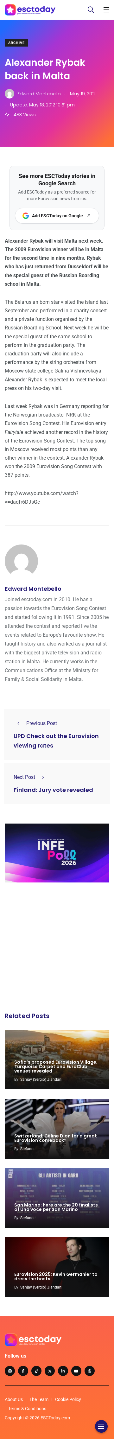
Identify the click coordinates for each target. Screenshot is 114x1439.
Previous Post (41, 723)
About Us (14, 1399)
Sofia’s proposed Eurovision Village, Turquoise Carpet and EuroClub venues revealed (56, 1066)
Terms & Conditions (27, 1408)
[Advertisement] (57, 949)
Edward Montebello (33, 589)
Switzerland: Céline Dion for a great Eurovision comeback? (55, 1138)
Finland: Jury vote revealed (53, 790)
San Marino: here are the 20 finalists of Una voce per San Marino (56, 1207)
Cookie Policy (68, 1399)
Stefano (27, 1149)
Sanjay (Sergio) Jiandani (41, 1079)
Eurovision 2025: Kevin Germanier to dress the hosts (56, 1276)
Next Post (24, 777)
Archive (16, 43)
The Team (38, 1399)
